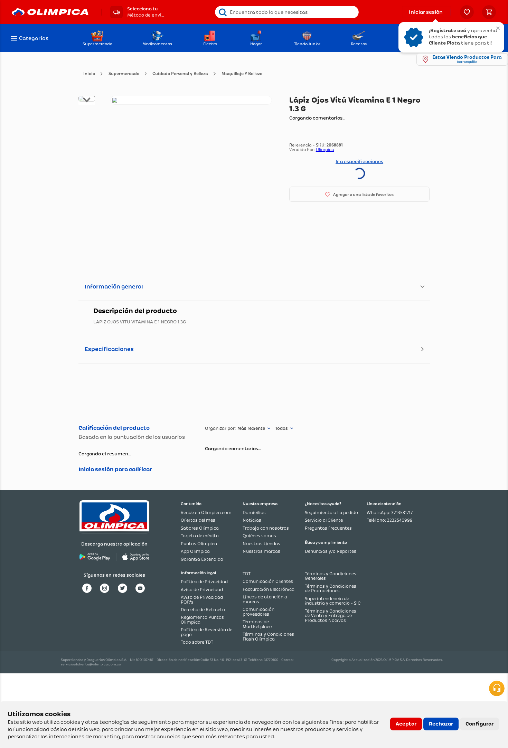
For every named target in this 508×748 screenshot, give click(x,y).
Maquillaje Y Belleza (242, 74)
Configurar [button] (479, 724)
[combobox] (287, 12)
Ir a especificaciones (359, 161)
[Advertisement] (254, 393)
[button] (137, 12)
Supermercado (124, 74)
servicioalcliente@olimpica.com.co (91, 664)
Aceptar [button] (406, 724)
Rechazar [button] (441, 724)
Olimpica (325, 149)
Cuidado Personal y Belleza (180, 74)
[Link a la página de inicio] (89, 74)
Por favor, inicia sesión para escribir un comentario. (134, 469)
